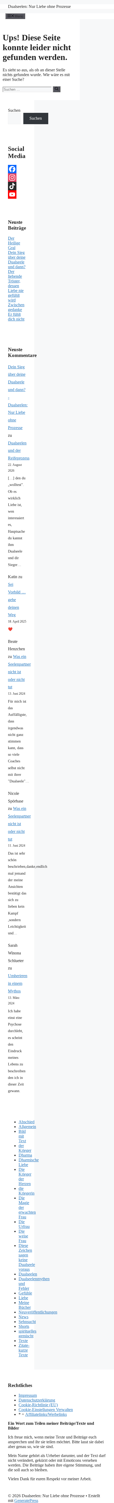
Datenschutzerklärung (37, 1400)
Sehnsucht (27, 1321)
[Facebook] (17, 169)
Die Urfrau (24, 1224)
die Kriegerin (26, 1190)
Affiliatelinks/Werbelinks (46, 1414)
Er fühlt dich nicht (16, 316)
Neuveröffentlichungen (38, 1312)
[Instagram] (17, 177)
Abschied (26, 1122)
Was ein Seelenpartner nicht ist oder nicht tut (19, 671)
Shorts (24, 1326)
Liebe (23, 1298)
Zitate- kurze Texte (24, 1350)
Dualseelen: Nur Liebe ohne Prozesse (39, 6)
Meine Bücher (25, 1305)
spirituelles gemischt (27, 1333)
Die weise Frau (23, 1236)
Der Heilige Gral (14, 243)
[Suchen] (56, 89)
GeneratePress (26, 1500)
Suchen (14, 110)
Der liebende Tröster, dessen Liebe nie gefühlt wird (16, 285)
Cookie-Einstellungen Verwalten (46, 1409)
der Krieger (25, 1148)
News (23, 1317)
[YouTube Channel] (17, 194)
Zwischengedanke (16, 307)
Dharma (25, 1155)
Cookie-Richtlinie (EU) (38, 1405)
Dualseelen (28, 1274)
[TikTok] (17, 186)
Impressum (28, 1395)
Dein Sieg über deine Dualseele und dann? (16, 259)
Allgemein (27, 1126)
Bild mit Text (22, 1136)
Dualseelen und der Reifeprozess (18, 451)
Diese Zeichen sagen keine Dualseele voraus (27, 1257)
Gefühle (25, 1293)
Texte (23, 1340)
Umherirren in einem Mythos (17, 983)
